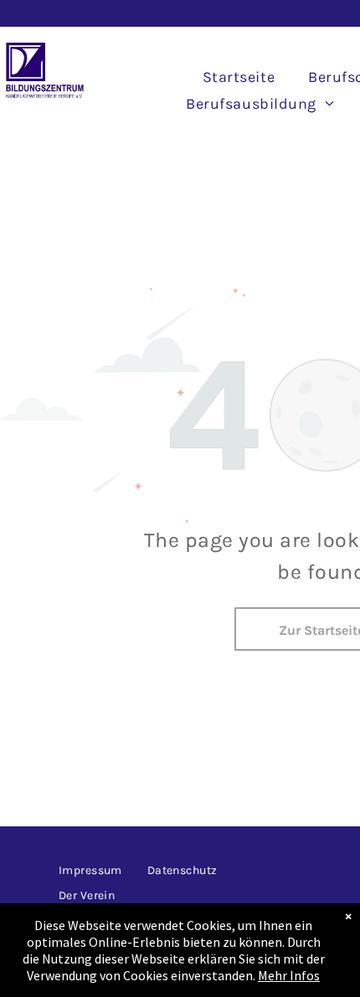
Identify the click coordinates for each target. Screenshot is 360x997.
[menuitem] (238, 77)
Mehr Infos (289, 975)
